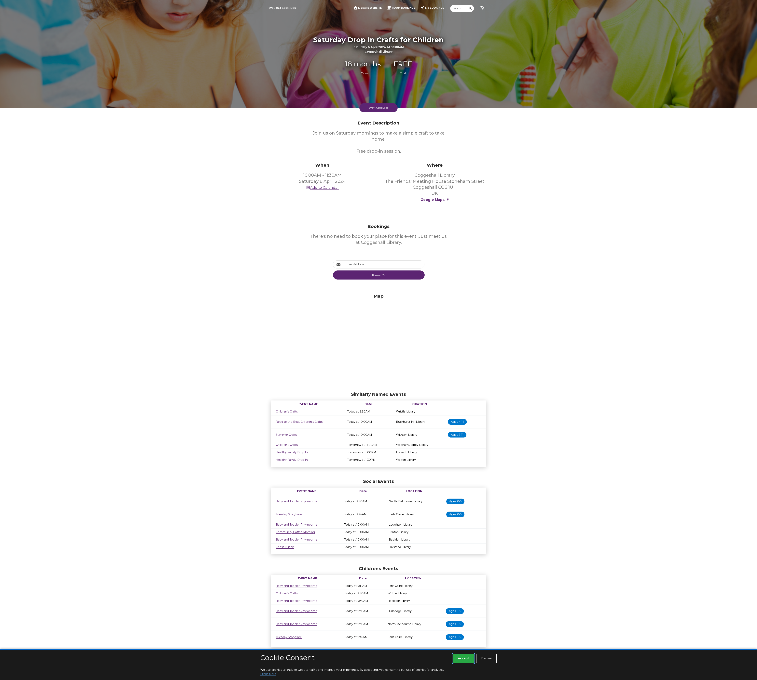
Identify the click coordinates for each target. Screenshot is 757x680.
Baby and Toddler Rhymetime (296, 501)
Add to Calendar (324, 187)
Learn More (268, 674)
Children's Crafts (287, 411)
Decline (486, 658)
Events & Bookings (282, 8)
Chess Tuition (285, 547)
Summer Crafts (286, 435)
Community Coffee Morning (295, 532)
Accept (463, 658)
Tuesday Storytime (289, 514)
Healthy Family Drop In (292, 452)
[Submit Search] (470, 8)
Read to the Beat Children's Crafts (299, 422)
